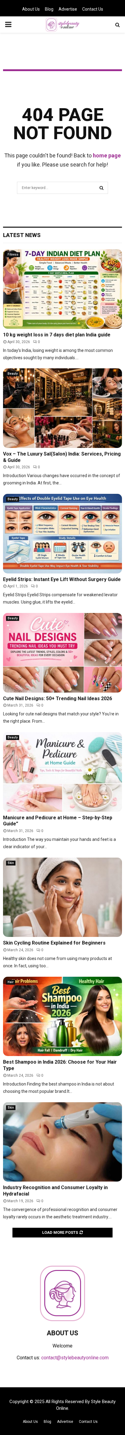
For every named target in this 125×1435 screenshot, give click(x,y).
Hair (11, 982)
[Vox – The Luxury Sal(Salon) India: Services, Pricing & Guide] (62, 408)
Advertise (68, 9)
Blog (49, 9)
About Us (31, 9)
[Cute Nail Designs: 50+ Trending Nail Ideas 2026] (62, 652)
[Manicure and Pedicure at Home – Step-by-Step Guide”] (62, 771)
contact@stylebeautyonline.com (75, 1358)
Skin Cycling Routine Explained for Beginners (54, 943)
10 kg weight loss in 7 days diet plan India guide (56, 335)
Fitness (13, 254)
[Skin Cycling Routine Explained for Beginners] (62, 897)
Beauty (13, 373)
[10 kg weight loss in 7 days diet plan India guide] (62, 289)
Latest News (22, 235)
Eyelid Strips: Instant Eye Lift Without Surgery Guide (62, 579)
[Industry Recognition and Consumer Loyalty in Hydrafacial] (62, 1142)
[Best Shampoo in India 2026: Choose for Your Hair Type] (62, 1016)
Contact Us (92, 9)
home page (107, 155)
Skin (11, 863)
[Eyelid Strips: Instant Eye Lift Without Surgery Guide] (62, 533)
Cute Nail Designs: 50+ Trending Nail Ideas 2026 (57, 698)
